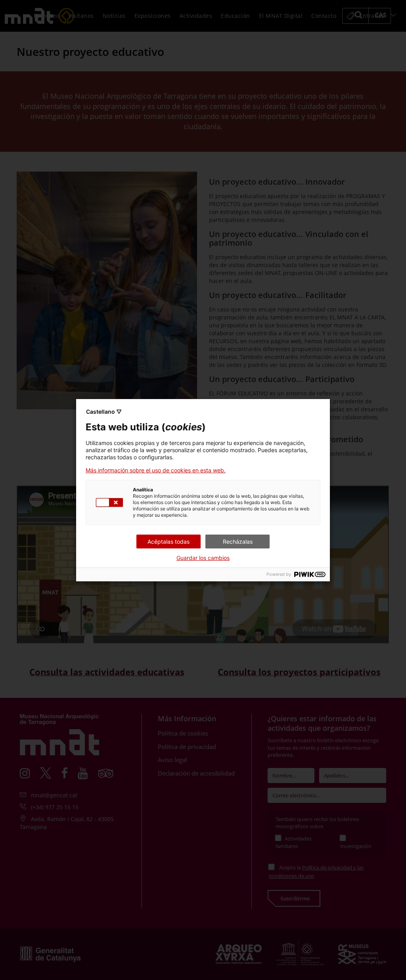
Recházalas (238, 541)
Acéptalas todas (168, 541)
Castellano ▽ (104, 411)
